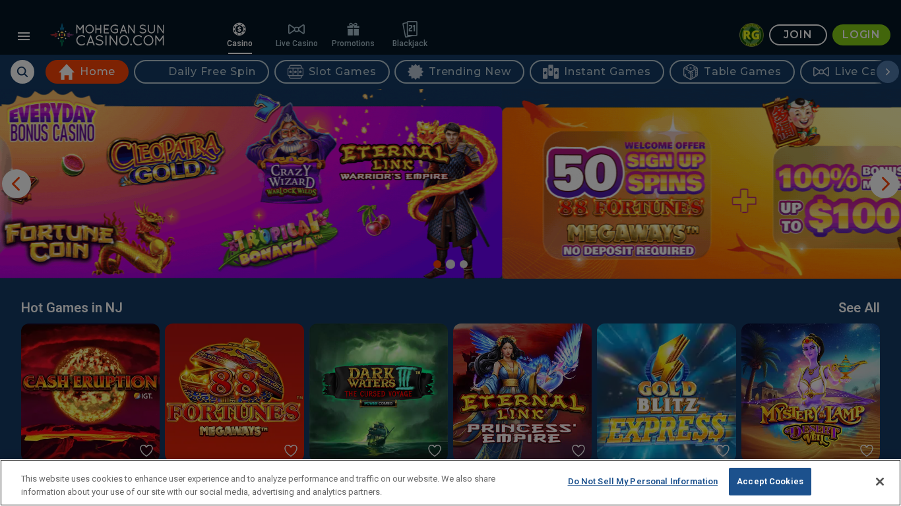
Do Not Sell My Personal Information (643, 481)
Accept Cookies (770, 481)
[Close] (879, 481)
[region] (450, 482)
